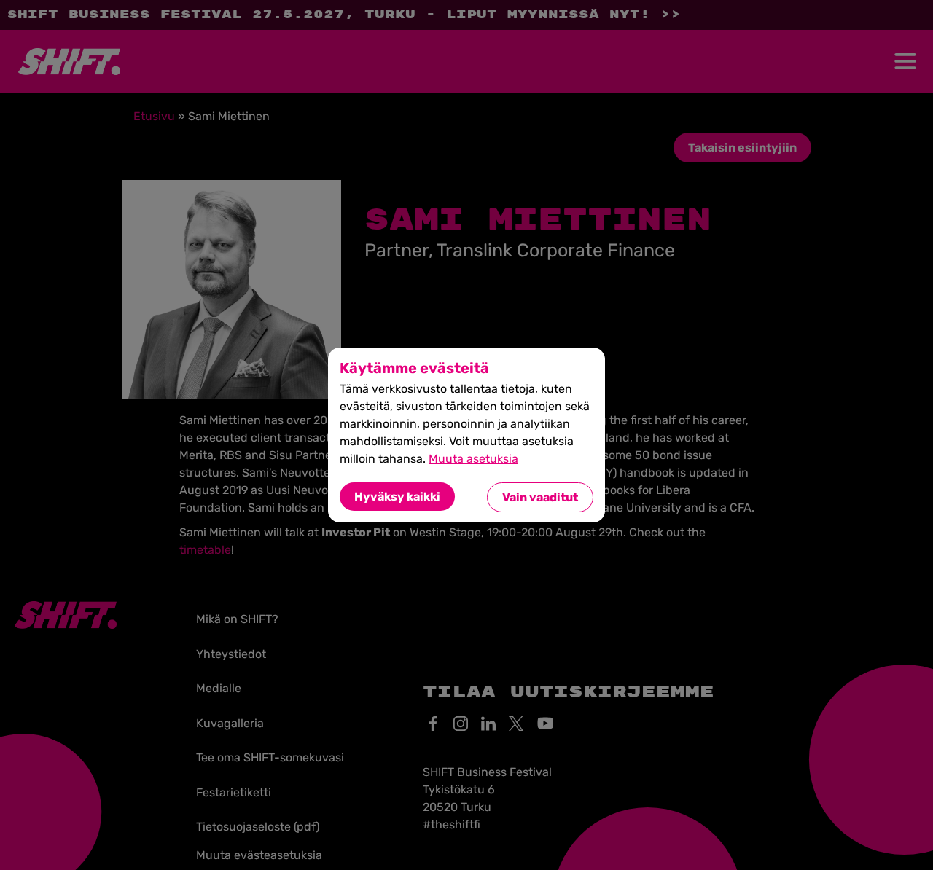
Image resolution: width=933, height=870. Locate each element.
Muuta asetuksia (473, 459)
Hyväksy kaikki (397, 496)
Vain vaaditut (540, 497)
